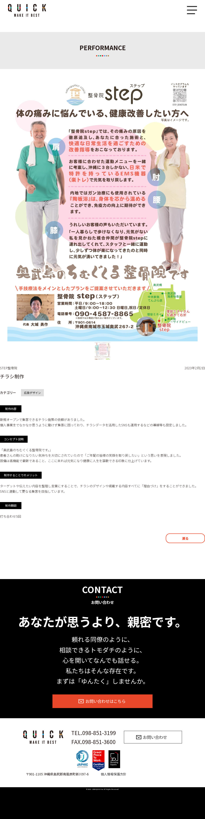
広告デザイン (32, 393)
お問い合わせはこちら (105, 701)
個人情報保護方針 (113, 774)
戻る (185, 538)
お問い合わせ (155, 737)
